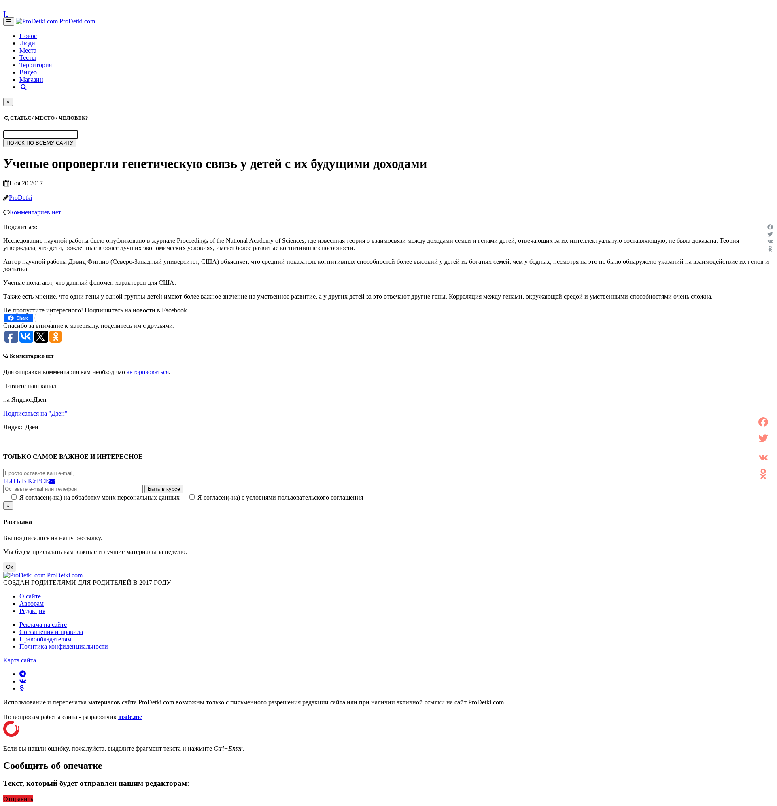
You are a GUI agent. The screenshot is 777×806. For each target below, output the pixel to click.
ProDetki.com (76, 21)
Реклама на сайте (43, 624)
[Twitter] (770, 234)
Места (27, 50)
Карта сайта (19, 660)
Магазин (31, 79)
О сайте (30, 596)
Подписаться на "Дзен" (35, 413)
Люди (27, 43)
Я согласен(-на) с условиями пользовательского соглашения (280, 497)
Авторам (31, 603)
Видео (28, 72)
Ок (9, 567)
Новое (28, 35)
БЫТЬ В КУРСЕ (26, 480)
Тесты (27, 57)
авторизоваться (148, 372)
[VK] (770, 241)
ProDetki (20, 197)
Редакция (32, 610)
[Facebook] (770, 227)
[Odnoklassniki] (770, 248)
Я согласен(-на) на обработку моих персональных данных (99, 497)
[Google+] (763, 448)
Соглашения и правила (51, 631)
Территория (35, 65)
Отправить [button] (18, 798)
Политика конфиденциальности (63, 646)
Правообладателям (45, 639)
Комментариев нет (35, 212)
